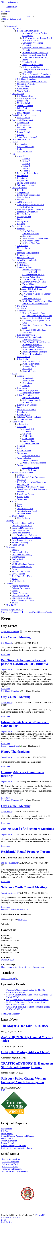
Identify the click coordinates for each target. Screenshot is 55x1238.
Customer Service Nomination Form (16, 1148)
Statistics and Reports (31, 400)
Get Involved (22, 245)
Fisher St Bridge (29, 470)
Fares (19, 506)
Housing (15, 562)
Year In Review (23, 91)
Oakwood (26, 434)
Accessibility (11, 7)
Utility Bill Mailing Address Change (25, 1052)
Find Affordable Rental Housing (36, 342)
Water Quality (23, 496)
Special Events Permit (26, 183)
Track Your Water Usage (22, 576)
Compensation (23, 192)
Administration (18, 93)
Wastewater (22, 499)
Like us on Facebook (10, 1162)
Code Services (23, 265)
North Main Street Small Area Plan (37, 301)
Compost (21, 446)
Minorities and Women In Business (32, 81)
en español (22, 920)
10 (19, 909)
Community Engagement (22, 120)
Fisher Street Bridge (30, 467)
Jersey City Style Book (32, 289)
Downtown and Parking (22, 554)
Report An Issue (24, 451)
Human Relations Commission (35, 52)
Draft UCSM (28, 207)
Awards (20, 134)
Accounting (22, 144)
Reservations (22, 255)
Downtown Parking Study (33, 279)
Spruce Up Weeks (30, 460)
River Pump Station (25, 494)
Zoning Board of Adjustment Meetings (27, 828)
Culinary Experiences (21, 588)
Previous (4, 909)
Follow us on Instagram (11, 1169)
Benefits (20, 190)
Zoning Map (22, 221)
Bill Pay (15, 549)
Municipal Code (24, 103)
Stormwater (22, 453)
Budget (20, 149)
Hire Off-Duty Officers (27, 405)
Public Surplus (18, 545)
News (14, 569)
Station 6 (26, 171)
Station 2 (26, 161)
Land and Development (22, 202)
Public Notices (23, 108)
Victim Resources (24, 419)
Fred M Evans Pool (30, 233)
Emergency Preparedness (27, 173)
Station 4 (26, 166)
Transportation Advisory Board (35, 69)
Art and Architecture (20, 586)
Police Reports (7, 1133)
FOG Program (23, 484)
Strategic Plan (23, 86)
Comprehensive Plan (20, 530)
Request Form (23, 180)
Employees (5, 11)
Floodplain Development (27, 212)
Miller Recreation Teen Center (35, 238)
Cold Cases (22, 388)
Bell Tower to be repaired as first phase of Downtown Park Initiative (25, 662)
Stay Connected (18, 574)
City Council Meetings (26, 79)
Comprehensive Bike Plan (33, 274)
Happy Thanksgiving (10, 746)
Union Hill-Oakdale (30, 443)
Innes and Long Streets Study (34, 286)
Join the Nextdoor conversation (15, 1171)
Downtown (22, 306)
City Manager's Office (26, 98)
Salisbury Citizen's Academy (29, 110)
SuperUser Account (9, 669)
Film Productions (24, 127)
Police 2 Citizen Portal (26, 410)
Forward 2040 (28, 284)
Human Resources (19, 187)
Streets (20, 465)
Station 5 (26, 168)
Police (14, 373)
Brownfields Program (31, 270)
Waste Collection (24, 458)
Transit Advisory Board (27, 511)
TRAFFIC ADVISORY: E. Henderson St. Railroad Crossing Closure (27, 1065)
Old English (27, 436)
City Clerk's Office (25, 96)
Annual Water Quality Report (13, 1145)
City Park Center (29, 231)
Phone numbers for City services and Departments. (22, 967)
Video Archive (23, 89)
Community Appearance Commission (32, 44)
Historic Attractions (20, 593)
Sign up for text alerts (11, 1159)
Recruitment (22, 178)
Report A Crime (23, 414)
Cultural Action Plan (31, 277)
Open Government (25, 105)
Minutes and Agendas (26, 84)
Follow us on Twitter (10, 1164)
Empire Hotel (22, 101)
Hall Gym (26, 236)
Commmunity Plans (20, 552)
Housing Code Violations (33, 347)
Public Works (17, 422)
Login (3, 1220)
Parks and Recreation (21, 226)
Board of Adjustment (31, 40)
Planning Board (29, 62)
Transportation (18, 516)
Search (29, 16)
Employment (6, 1129)
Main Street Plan (29, 291)
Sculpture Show (29, 366)
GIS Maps (21, 308)
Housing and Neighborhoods (29, 337)
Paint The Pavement (30, 364)
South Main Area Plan (31, 299)
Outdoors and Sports (20, 595)
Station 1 (26, 159)
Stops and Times (24, 513)
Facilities (21, 229)
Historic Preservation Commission (36, 74)
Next (22, 909)
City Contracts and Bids (22, 525)
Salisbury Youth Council (32, 67)
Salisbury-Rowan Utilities (23, 472)
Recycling (21, 448)
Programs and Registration (28, 253)
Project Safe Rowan (30, 397)
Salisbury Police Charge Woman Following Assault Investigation (23, 1080)
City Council (17, 28)
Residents (10, 547)
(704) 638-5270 (7, 960)
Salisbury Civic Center (32, 243)
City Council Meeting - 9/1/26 (27, 999)
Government (11, 26)
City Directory (23, 122)
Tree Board (27, 72)
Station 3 (26, 163)
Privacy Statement (12, 1217)
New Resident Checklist (22, 566)
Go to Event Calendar (10, 1014)
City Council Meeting (10, 631)
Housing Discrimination (32, 349)
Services (26, 385)
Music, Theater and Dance (23, 600)
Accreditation (28, 381)
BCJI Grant (27, 402)
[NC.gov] (11, 1212)
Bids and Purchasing (25, 146)
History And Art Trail (31, 361)
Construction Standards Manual (30, 204)
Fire (13, 154)
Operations (27, 383)
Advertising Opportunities (23, 523)
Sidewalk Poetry (29, 371)
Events (14, 591)
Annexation (22, 262)
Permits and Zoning (20, 542)
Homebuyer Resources (32, 344)
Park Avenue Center (30, 241)
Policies (20, 200)
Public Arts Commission (32, 64)
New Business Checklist (22, 540)
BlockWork (27, 368)
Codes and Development (22, 528)
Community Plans (24, 267)
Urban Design (23, 359)
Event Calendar (23, 125)
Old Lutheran (28, 438)
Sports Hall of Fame (25, 257)
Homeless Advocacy (31, 393)
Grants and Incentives (26, 311)
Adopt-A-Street (23, 424)
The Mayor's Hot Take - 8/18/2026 (24, 1026)
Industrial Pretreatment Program (30, 487)
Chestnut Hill (28, 429)
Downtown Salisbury (21, 139)
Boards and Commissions (28, 31)
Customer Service (24, 151)
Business (10, 521)
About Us (21, 156)
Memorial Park (28, 441)
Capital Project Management (24, 115)
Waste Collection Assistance (34, 463)
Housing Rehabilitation (32, 354)
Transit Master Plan (25, 508)
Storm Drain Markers (31, 455)
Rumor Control (23, 132)
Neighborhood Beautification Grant (37, 315)
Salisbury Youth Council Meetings (24, 887)
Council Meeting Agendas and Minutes (17, 1136)
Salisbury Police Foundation (29, 417)
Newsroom (21, 130)
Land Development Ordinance (30, 209)
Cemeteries (21, 426)
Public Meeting (23, 113)
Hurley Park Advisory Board (34, 55)
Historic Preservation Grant (33, 313)
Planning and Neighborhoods (24, 260)
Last (26, 909)
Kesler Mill (32, 272)
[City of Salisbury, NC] (11, 19)
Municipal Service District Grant (36, 318)
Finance (15, 142)
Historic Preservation (26, 335)
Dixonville (26, 431)
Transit (14, 501)
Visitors (9, 583)
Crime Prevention (24, 395)
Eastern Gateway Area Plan (34, 282)
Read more (5, 654)
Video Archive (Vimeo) (27, 137)
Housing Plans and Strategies (34, 352)
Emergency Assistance (31, 340)
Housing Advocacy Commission (36, 76)
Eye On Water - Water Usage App (31, 482)
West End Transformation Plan (35, 303)
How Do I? (11, 605)
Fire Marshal (22, 175)
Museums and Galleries (22, 598)
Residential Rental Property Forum (25, 851)
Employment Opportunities (28, 195)
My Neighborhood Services (23, 564)
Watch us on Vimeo (10, 1166)
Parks (19, 250)
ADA (19, 504)
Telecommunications (25, 185)
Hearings (21, 224)
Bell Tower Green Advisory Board (37, 38)
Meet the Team (23, 118)
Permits (20, 219)
